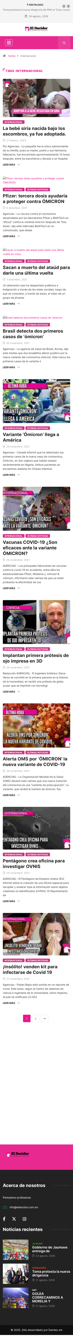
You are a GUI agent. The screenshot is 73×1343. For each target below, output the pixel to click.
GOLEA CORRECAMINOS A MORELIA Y (47, 1297)
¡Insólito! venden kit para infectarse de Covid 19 (30, 969)
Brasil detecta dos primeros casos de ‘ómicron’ (33, 333)
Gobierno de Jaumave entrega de (50, 1249)
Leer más (9, 164)
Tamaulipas (39, 1268)
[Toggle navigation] (9, 43)
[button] (64, 6)
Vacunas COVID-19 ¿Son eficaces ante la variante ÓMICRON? (30, 548)
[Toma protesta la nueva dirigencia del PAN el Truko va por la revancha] (15, 1274)
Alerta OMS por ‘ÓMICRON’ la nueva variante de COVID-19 (35, 761)
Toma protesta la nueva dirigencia (51, 1273)
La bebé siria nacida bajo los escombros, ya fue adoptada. (34, 131)
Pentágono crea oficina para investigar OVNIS (34, 863)
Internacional (14, 122)
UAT (34, 1290)
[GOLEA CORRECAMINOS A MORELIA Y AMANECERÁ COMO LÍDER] (15, 1298)
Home (11, 55)
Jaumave (37, 1243)
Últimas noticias (37, 189)
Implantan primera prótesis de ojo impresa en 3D (36, 658)
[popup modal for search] (64, 42)
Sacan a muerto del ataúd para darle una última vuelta (36, 270)
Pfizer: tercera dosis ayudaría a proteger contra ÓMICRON (35, 198)
